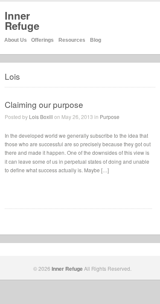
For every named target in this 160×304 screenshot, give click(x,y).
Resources (71, 40)
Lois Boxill (41, 116)
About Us (15, 40)
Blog (95, 40)
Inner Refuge (22, 20)
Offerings (42, 40)
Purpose (109, 116)
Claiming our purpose (44, 104)
